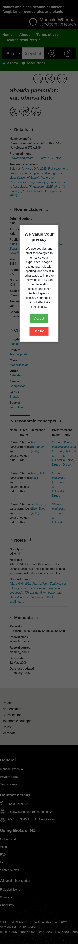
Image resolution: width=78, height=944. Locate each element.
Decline (39, 331)
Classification (12, 715)
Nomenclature (12, 709)
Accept (39, 318)
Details (7, 703)
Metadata (9, 733)
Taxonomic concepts (16, 721)
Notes (6, 727)
